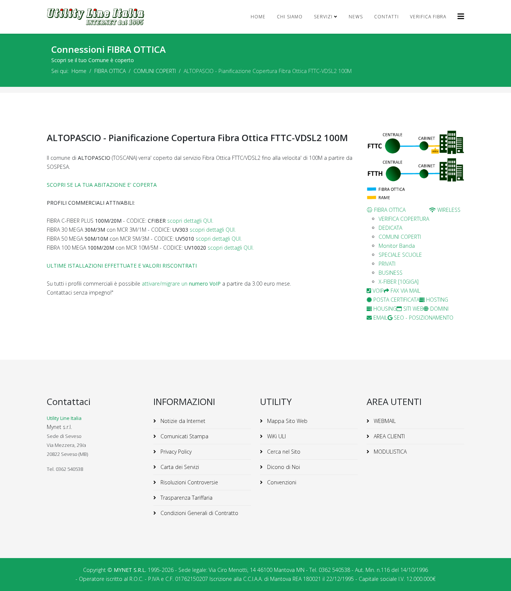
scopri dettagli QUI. (190, 220)
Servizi (323, 16)
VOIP (377, 290)
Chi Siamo (290, 16)
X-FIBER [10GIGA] (399, 281)
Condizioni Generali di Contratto (198, 513)
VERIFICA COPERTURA (404, 218)
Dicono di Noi (283, 466)
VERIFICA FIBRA (428, 16)
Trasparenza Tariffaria (185, 497)
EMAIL (380, 317)
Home (258, 16)
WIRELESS (448, 209)
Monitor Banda (397, 245)
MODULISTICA (389, 451)
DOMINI (439, 308)
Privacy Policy (175, 451)
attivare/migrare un (181, 283)
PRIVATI (387, 263)
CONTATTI (386, 16)
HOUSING (384, 308)
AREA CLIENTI (388, 436)
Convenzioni (281, 482)
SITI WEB (412, 308)
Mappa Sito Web (286, 420)
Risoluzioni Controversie (188, 482)
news (356, 16)
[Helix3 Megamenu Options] (461, 16)
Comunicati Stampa (183, 436)
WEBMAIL (384, 420)
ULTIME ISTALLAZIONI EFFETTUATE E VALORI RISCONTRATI (122, 265)
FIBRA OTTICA (110, 70)
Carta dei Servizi (179, 466)
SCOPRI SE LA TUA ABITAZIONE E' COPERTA (102, 184)
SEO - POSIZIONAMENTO (422, 317)
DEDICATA (390, 227)
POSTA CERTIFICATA (395, 299)
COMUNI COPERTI (155, 70)
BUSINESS (391, 272)
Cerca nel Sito (283, 451)
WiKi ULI (276, 436)
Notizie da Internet (182, 420)
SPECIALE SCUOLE (400, 254)
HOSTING (436, 299)
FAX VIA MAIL (404, 290)
